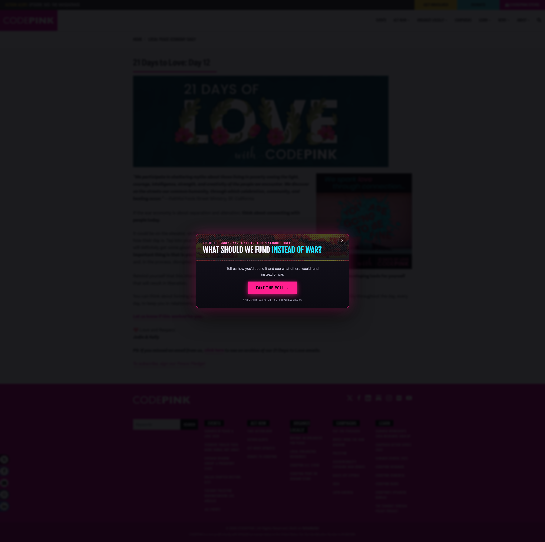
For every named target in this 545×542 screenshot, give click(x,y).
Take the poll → (272, 287)
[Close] (342, 240)
